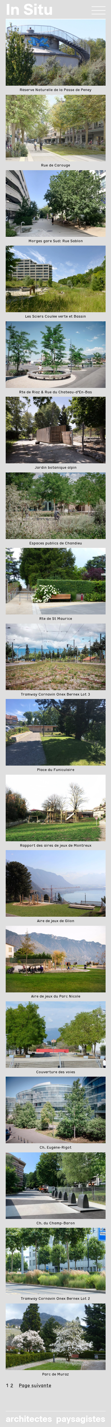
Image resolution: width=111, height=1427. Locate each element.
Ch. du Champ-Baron (55, 1223)
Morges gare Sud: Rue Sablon (55, 241)
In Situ (29, 9)
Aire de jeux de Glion (55, 921)
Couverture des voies (55, 1072)
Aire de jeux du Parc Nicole (55, 996)
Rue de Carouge (55, 165)
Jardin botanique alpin (56, 468)
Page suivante (35, 1385)
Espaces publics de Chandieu (55, 543)
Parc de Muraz (55, 1374)
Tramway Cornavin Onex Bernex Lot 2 (55, 1299)
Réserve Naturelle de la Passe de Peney (55, 90)
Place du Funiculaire (55, 770)
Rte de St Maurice (55, 619)
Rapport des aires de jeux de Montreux (55, 846)
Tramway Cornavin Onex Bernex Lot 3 (55, 694)
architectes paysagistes (56, 1419)
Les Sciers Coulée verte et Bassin (55, 316)
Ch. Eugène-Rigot (55, 1148)
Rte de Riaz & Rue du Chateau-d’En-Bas (55, 392)
